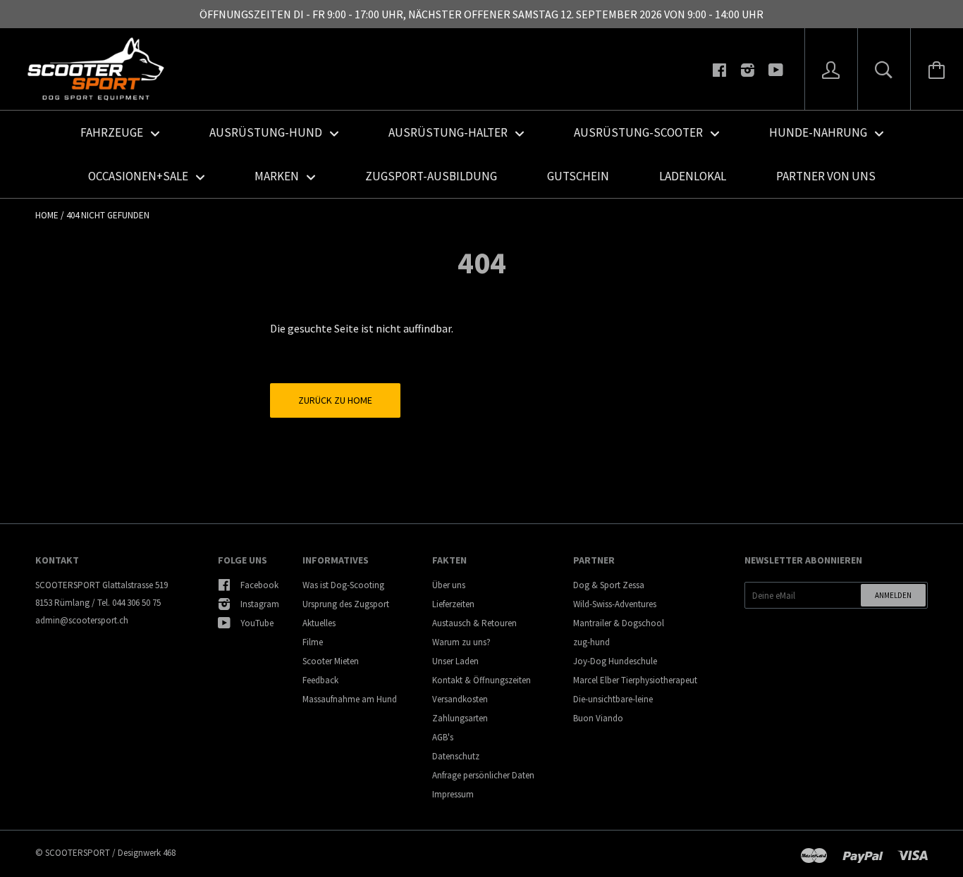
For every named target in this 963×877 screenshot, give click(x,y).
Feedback (320, 680)
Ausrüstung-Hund (266, 132)
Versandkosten (460, 699)
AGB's (442, 737)
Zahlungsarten (460, 718)
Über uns (448, 585)
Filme (312, 642)
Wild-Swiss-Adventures (614, 604)
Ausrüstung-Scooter (639, 132)
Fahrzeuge (112, 132)
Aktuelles (319, 623)
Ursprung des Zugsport (345, 604)
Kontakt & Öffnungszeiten (481, 680)
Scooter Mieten (330, 661)
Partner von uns (826, 176)
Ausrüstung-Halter (449, 132)
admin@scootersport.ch (81, 620)
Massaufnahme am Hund (349, 699)
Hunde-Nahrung (819, 132)
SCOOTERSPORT (77, 853)
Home (47, 215)
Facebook (259, 585)
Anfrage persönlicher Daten (483, 775)
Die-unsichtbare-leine (613, 699)
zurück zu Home (335, 400)
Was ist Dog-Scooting (343, 585)
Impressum (453, 794)
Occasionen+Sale (139, 176)
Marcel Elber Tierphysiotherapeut (635, 680)
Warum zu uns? (461, 642)
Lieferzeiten (453, 604)
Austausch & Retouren (474, 623)
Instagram (259, 604)
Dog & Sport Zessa (608, 585)
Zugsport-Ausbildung (431, 176)
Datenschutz (455, 756)
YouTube (257, 623)
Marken (277, 176)
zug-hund (591, 642)
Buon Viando (598, 718)
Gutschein (578, 176)
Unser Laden (455, 661)
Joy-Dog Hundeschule (615, 661)
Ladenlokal (692, 176)
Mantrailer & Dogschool (618, 623)
